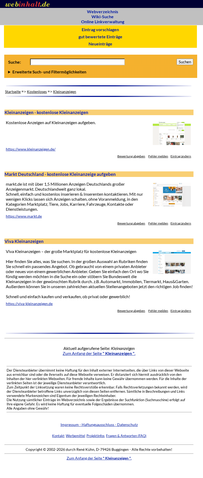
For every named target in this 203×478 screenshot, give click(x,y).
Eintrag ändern (180, 156)
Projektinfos (95, 436)
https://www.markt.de (24, 216)
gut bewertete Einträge (100, 36)
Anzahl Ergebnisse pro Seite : (99, 71)
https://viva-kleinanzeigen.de (29, 304)
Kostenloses (37, 91)
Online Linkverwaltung (102, 21)
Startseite (13, 91)
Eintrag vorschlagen (100, 29)
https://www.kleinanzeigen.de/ (31, 149)
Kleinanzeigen (64, 91)
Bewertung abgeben (131, 156)
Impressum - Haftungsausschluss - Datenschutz (99, 424)
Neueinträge (100, 43)
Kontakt (58, 436)
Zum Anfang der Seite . (99, 353)
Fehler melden (158, 156)
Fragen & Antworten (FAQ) (126, 436)
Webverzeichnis (102, 11)
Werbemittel (75, 436)
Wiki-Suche (102, 16)
